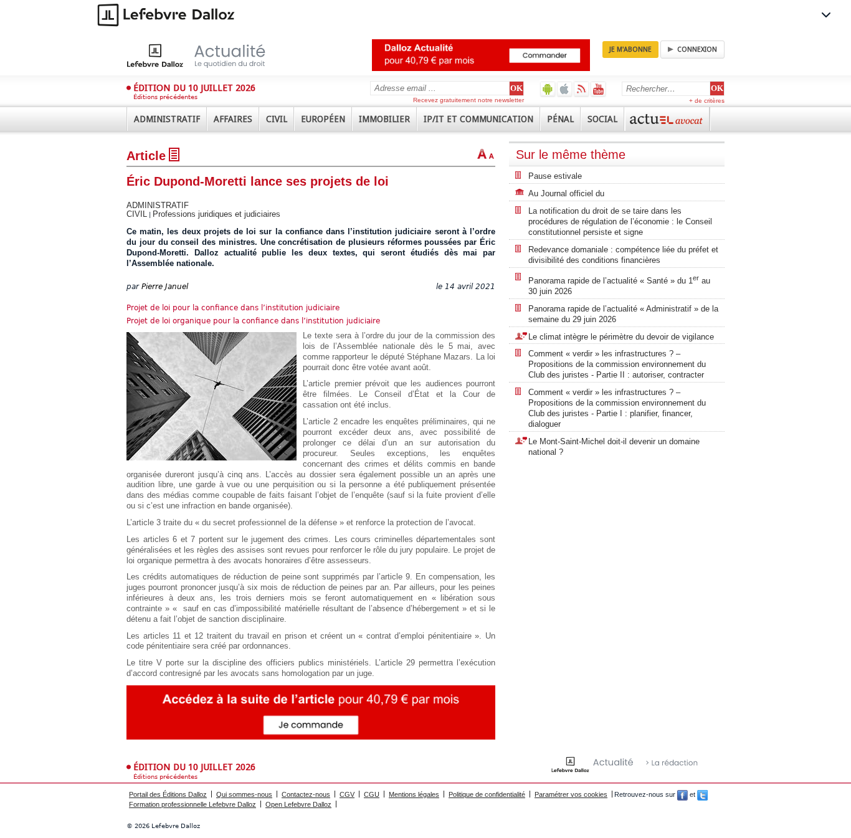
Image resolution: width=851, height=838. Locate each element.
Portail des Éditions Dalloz (168, 794)
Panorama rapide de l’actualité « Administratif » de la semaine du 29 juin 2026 (623, 314)
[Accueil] (209, 55)
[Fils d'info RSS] (581, 89)
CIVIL (136, 214)
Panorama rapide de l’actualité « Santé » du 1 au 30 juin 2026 (619, 285)
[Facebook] (682, 794)
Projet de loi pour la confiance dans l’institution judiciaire (233, 307)
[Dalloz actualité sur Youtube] (598, 89)
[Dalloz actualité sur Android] (548, 89)
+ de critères (707, 100)
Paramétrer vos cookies (571, 794)
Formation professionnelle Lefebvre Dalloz (192, 804)
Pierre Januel (164, 286)
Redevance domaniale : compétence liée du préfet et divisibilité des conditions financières (623, 255)
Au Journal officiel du (566, 193)
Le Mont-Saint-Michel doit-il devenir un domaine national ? (614, 447)
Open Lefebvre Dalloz (298, 804)
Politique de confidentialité (487, 794)
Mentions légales (414, 794)
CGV (347, 794)
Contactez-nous (306, 794)
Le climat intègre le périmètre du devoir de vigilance (621, 336)
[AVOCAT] (667, 119)
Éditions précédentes (165, 96)
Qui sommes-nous (244, 794)
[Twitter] (702, 794)
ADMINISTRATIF (157, 205)
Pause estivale (555, 176)
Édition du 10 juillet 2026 (194, 87)
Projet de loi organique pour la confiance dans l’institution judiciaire (253, 321)
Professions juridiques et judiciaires (216, 214)
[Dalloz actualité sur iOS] (564, 89)
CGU (371, 794)
